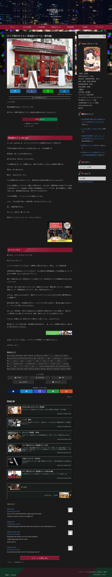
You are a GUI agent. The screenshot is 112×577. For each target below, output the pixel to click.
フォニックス (36, 366)
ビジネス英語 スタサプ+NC (91, 129)
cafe (9, 355)
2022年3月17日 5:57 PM (13, 549)
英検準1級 (50, 369)
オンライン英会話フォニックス (59, 361)
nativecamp (41, 355)
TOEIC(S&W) (25, 358)
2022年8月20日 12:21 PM (13, 524)
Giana (9, 522)
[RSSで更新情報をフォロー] (66, 391)
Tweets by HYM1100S (85, 182)
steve (8, 509)
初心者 (43, 366)
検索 (105, 572)
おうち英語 (37, 358)
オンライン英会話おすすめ (65, 358)
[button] (104, 36)
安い (69, 366)
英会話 (14, 369)
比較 (9, 369)
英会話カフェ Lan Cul (32, 123)
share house (59, 355)
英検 (26, 369)
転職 (69, 369)
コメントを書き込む (39, 558)
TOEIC (9, 358)
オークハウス (30, 126)
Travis (31, 358)
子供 (58, 366)
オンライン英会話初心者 (13, 363)
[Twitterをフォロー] (26, 391)
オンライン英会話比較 (63, 363)
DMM (14, 355)
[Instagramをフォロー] (39, 391)
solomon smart (12, 532)
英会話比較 (20, 369)
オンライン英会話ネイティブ (29, 361)
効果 (48, 366)
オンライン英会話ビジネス (44, 361)
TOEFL (66, 355)
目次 (37, 119)
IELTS (26, 355)
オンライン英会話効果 (27, 363)
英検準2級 (57, 369)
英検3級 (44, 369)
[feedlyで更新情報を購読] (53, 391)
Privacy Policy (92, 572)
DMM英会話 (20, 355)
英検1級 (32, 369)
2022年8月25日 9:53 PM (13, 511)
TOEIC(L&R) (17, 358)
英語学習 (64, 369)
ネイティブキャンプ (20, 366)
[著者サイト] (13, 391)
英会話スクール (11, 352)
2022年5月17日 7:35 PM (13, 534)
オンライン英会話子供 (39, 363)
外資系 (53, 366)
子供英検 (63, 366)
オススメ (45, 358)
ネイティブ (10, 366)
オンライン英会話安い (51, 363)
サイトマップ (83, 572)
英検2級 (38, 369)
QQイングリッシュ (50, 355)
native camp (33, 355)
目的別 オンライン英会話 (90, 145)
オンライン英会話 (53, 358)
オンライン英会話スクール (14, 361)
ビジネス (29, 366)
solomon (10, 547)
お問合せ (99, 572)
